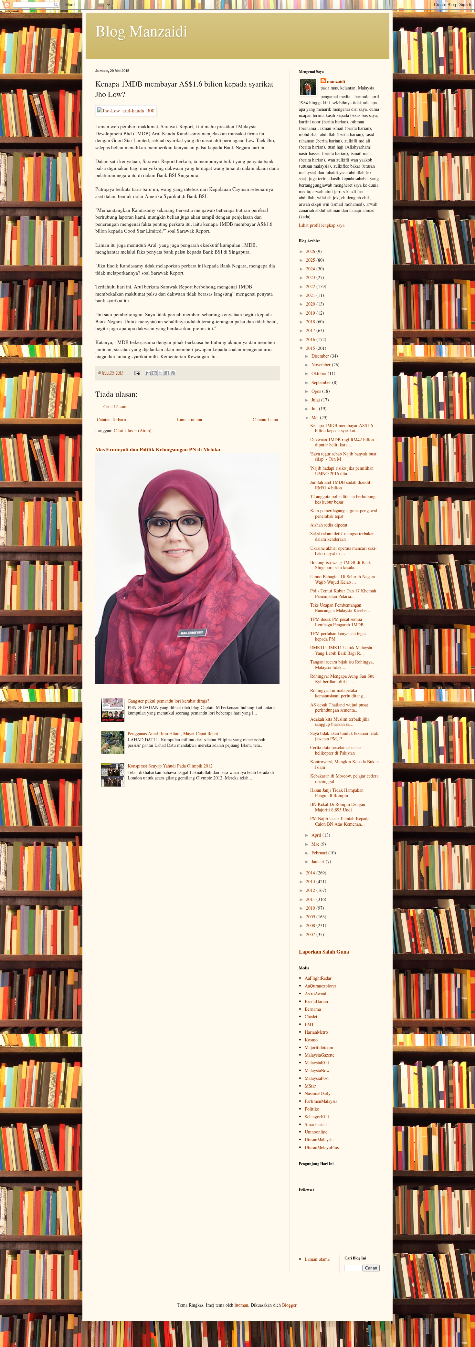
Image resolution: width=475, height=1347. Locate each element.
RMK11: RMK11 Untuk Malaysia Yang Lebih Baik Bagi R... (341, 650)
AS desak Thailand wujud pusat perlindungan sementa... (339, 707)
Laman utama (189, 419)
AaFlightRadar (318, 978)
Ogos (316, 391)
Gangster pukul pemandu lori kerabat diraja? (168, 701)
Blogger (289, 1305)
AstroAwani (315, 993)
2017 (311, 330)
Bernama (313, 1009)
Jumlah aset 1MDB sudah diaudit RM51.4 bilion (340, 485)
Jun (315, 408)
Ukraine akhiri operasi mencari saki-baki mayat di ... (343, 551)
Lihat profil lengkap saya (321, 225)
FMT (309, 1024)
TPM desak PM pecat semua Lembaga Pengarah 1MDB (337, 622)
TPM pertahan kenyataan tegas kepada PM (338, 636)
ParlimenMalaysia (321, 1101)
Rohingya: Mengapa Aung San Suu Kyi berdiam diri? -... (342, 678)
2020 (311, 304)
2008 (311, 925)
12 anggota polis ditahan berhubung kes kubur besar (342, 499)
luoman (241, 1305)
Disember (320, 356)
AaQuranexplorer (320, 986)
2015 (311, 348)
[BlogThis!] (154, 373)
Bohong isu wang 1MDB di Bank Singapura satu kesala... (340, 565)
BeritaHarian (316, 1001)
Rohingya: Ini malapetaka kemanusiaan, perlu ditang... (338, 693)
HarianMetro (316, 1032)
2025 (311, 260)
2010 (311, 908)
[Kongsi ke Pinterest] (173, 373)
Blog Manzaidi (141, 30)
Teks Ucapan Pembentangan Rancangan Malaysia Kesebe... (340, 607)
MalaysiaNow (317, 1070)
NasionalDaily (318, 1093)
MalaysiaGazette (319, 1055)
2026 (311, 251)
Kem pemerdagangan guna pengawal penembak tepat (343, 513)
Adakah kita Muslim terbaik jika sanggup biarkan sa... (339, 721)
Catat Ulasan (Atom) (133, 430)
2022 (311, 286)
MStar (310, 1086)
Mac (316, 844)
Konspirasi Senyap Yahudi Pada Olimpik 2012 (170, 766)
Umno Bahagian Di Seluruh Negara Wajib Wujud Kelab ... (342, 579)
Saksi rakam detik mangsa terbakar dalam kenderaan (342, 536)
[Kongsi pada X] (160, 373)
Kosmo (311, 1040)
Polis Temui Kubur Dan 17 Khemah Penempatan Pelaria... (343, 593)
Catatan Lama (265, 419)
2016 (311, 339)
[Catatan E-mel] (136, 372)
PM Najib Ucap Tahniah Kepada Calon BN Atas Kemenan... (339, 821)
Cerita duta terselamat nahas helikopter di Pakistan (335, 750)
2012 (311, 890)
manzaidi (336, 81)
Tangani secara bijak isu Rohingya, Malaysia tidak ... (342, 664)
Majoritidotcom (319, 1047)
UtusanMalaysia (319, 1139)
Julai (316, 400)
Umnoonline (316, 1132)
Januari (318, 861)
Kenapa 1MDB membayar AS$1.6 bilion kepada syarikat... (341, 428)
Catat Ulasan (114, 406)
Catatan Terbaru (111, 419)
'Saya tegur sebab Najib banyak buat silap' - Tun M (343, 456)
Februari (319, 853)
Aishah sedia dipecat (328, 525)
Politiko (312, 1109)
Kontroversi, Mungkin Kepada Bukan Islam (344, 764)
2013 (311, 881)
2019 (311, 313)
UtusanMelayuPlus (322, 1147)
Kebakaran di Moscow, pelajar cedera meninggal (344, 778)
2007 (311, 934)
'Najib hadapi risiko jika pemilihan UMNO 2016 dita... (342, 470)
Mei (315, 417)
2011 (311, 899)
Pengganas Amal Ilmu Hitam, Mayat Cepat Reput (173, 733)
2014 (311, 873)
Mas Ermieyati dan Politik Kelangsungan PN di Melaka (157, 449)
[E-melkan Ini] (148, 373)
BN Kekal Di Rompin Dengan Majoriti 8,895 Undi (337, 807)
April (316, 835)
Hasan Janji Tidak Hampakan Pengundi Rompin (337, 793)
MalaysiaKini (317, 1063)
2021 (311, 295)
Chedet (311, 1016)
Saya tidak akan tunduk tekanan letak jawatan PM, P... (344, 736)
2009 (311, 917)
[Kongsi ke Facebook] (167, 373)
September (321, 382)
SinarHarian (316, 1124)
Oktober (319, 373)
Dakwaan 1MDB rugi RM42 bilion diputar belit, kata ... (342, 442)
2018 (311, 321)
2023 (311, 277)
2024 (311, 269)
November (321, 364)
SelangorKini (317, 1116)
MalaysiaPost (317, 1078)
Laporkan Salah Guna (324, 951)
